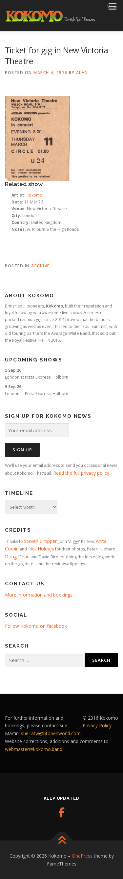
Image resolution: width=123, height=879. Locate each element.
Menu (112, 6)
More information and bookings (38, 595)
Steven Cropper (40, 541)
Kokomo (34, 195)
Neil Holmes (40, 549)
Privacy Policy (97, 725)
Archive (40, 266)
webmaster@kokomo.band (33, 749)
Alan (82, 72)
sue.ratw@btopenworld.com (51, 733)
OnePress (82, 856)
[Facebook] (62, 812)
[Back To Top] (61, 840)
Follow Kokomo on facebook (36, 626)
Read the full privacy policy (81, 473)
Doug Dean (17, 556)
